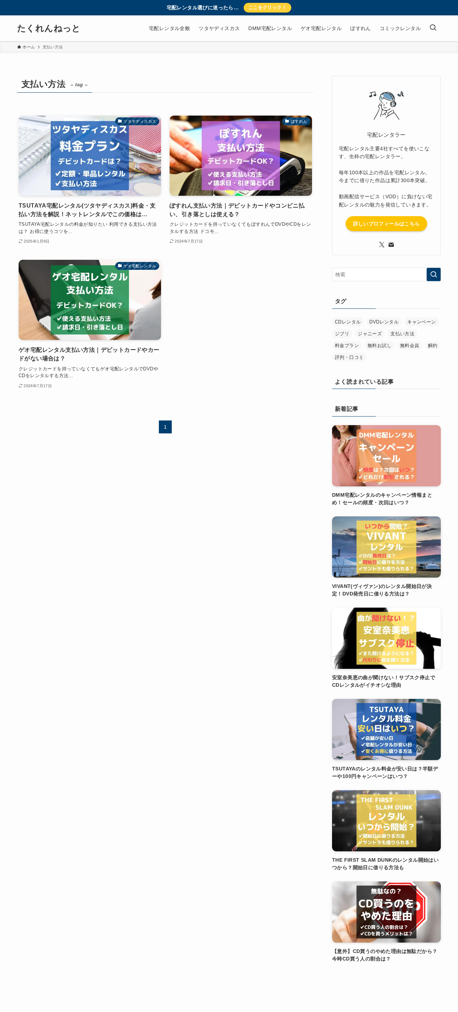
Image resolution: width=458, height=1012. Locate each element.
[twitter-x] (381, 244)
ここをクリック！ (267, 7)
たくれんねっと (49, 28)
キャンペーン (421, 322)
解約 (433, 345)
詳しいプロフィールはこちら (386, 224)
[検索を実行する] (434, 274)
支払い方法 (402, 333)
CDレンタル (348, 322)
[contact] (391, 244)
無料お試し (379, 345)
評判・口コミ (349, 357)
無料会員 (409, 345)
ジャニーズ (370, 333)
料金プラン (347, 345)
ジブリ (342, 333)
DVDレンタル (384, 322)
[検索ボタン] (433, 28)
